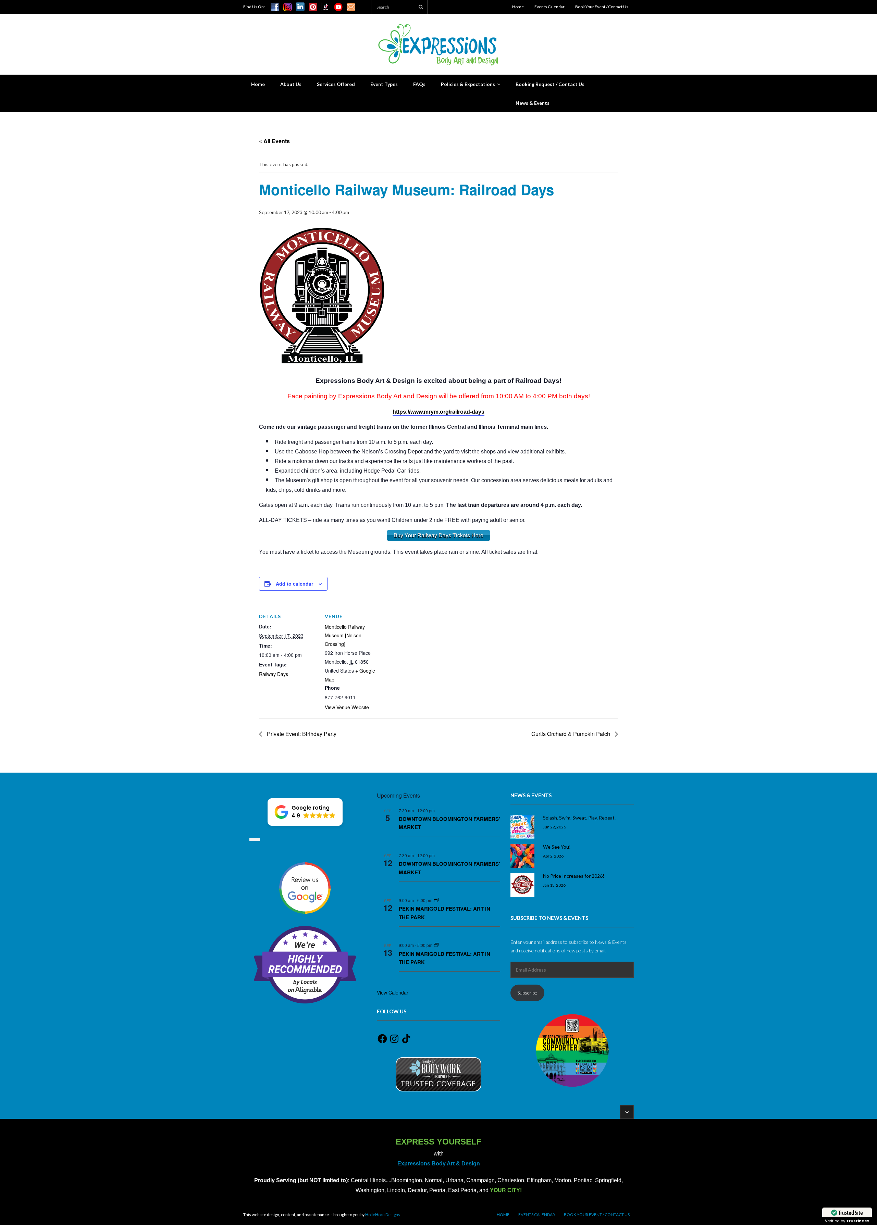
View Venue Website (347, 707)
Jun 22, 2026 (554, 826)
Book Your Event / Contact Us (601, 6)
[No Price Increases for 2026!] (522, 885)
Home (518, 6)
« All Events (274, 141)
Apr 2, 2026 (553, 855)
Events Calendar (549, 6)
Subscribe (527, 993)
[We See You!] (522, 856)
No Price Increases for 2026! (573, 876)
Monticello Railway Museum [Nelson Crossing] (345, 635)
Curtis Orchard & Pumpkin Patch (571, 734)
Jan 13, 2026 (554, 885)
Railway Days (273, 674)
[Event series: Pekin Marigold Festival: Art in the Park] (436, 900)
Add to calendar (294, 583)
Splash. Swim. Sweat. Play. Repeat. (579, 818)
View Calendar (392, 992)
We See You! (557, 847)
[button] (305, 812)
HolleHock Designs (382, 1214)
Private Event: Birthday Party (300, 734)
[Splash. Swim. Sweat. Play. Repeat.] (522, 827)
